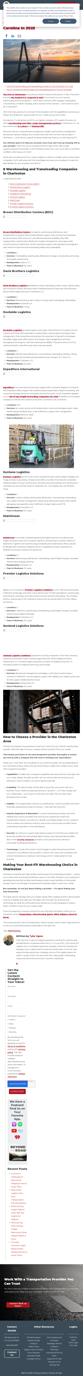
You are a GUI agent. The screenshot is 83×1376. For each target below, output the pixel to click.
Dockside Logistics (18, 191)
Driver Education (33, 1353)
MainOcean (15, 200)
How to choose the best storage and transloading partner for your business (39, 90)
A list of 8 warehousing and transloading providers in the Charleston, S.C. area (40, 86)
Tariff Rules (54, 1350)
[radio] (17, 1020)
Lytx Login (73, 1345)
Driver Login (73, 1343)
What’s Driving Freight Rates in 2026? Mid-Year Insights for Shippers (18, 1212)
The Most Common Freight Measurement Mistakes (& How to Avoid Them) (19, 1248)
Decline (68, 21)
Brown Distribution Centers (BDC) (24, 184)
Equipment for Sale (54, 1359)
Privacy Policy (68, 16)
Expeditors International (20, 194)
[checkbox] (17, 1026)
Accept (50, 21)
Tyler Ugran (36, 936)
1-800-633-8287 (12, 1345)
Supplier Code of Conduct (33, 1350)
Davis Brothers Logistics (20, 187)
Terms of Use (55, 1373)
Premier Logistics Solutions (21, 204)
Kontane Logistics (17, 197)
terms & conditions (16, 1046)
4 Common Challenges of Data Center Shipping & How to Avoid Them (19, 1180)
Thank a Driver (33, 1347)
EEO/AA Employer (34, 1337)
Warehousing (14, 931)
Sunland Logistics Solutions (22, 207)
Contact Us (12, 1353)
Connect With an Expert (18, 1305)
